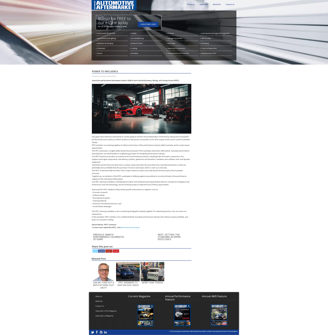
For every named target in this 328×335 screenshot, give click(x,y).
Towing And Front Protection (178, 53)
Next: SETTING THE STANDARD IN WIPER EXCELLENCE (169, 237)
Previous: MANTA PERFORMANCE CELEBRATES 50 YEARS (108, 237)
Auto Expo (171, 43)
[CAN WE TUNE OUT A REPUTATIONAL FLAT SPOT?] (103, 263)
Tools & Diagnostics (209, 48)
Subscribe (204, 4)
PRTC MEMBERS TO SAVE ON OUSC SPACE (128, 284)
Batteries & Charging (105, 43)
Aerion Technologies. (230, 331)
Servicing (205, 43)
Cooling (134, 48)
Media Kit (217, 4)
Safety (133, 33)
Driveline (134, 53)
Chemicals (101, 48)
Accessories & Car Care (106, 33)
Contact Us (230, 4)
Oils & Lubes (206, 38)
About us (98, 296)
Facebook (101, 251)
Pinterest (116, 251)
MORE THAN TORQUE (152, 282)
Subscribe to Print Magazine (105, 311)
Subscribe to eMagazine (104, 316)
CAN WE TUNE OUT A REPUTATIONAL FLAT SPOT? (103, 285)
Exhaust (170, 33)
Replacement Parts (209, 53)
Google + (109, 251)
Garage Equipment (174, 38)
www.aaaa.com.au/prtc (130, 227)
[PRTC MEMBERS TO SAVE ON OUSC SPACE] (128, 263)
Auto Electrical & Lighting (106, 38)
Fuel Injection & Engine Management (216, 33)
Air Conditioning (137, 38)
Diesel (99, 53)
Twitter (95, 251)
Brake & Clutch (137, 43)
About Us (190, 4)
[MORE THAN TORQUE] (152, 263)
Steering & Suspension (176, 48)
